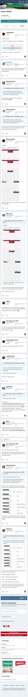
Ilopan (7, 421)
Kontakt (17, 685)
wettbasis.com (4, 652)
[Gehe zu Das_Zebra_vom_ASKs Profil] (3, 322)
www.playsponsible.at (18, 689)
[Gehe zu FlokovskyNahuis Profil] (3, 140)
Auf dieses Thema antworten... (11, 611)
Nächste (22, 26)
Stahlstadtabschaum (12, 340)
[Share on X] (2, 626)
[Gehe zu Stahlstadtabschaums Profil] (3, 341)
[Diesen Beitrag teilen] (25, 35)
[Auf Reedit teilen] (6, 626)
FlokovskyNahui (10, 139)
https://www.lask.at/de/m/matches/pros (11, 403)
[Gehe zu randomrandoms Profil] (3, 357)
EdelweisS (9, 529)
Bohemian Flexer (11, 81)
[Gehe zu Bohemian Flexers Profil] (3, 83)
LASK (9, 16)
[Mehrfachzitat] (3, 57)
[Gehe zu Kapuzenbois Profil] (3, 388)
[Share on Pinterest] (9, 626)
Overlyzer (3, 647)
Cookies (22, 685)
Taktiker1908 (5, 15)
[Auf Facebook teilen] (4, 626)
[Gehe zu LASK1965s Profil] (3, 63)
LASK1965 (7, 88)
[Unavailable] (10, 173)
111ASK (8, 301)
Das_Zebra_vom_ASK (12, 321)
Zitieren (6, 56)
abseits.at (3, 644)
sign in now (3, 605)
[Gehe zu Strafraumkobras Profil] (3, 111)
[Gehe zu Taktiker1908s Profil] (3, 34)
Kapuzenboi (9, 386)
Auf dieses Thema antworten (14, 21)
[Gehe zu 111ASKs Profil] (3, 302)
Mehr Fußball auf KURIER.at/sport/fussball (14, 635)
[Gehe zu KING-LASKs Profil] (3, 215)
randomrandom (10, 356)
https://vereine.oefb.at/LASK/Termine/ (17, 430)
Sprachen (6, 685)
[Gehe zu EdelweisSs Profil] (3, 530)
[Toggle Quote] (4, 88)
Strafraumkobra (10, 109)
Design (12, 685)
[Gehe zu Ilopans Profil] (3, 422)
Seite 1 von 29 (14, 26)
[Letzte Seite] (26, 26)
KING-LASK (9, 213)
